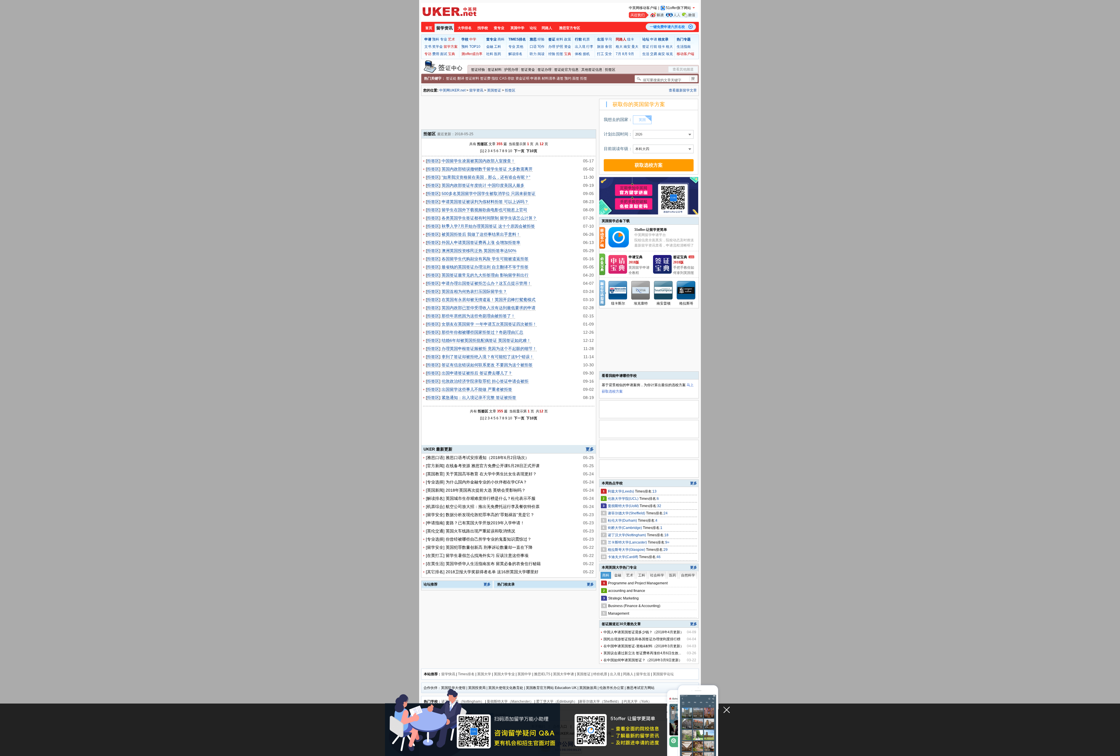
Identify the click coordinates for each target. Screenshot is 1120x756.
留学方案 (451, 47)
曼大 (634, 47)
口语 (533, 47)
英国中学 (517, 28)
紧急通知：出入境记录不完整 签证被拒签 (479, 397)
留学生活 (643, 674)
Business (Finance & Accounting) (634, 606)
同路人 (547, 28)
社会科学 (657, 575)
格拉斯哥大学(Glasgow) (627, 550)
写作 (541, 47)
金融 (489, 47)
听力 (533, 54)
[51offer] (620, 246)
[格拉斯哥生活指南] (686, 290)
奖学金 (437, 47)
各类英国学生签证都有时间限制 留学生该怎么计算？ (489, 218)
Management (618, 613)
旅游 (600, 47)
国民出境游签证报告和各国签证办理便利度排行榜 (641, 639)
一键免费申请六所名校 (667, 27)
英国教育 (435, 474)
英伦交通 (435, 531)
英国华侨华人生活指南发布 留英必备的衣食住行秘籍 (493, 563)
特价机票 (600, 674)
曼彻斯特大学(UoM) (624, 506)
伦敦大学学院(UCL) (623, 499)
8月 (625, 54)
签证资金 (528, 70)
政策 (567, 39)
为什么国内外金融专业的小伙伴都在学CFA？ (486, 482)
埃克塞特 (641, 303)
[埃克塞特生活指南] (640, 290)
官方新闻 (435, 465)
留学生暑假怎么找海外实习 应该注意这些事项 (487, 555)
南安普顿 (664, 303)
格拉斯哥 (686, 303)
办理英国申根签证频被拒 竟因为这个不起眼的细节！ (489, 348)
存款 (511, 78)
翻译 (460, 78)
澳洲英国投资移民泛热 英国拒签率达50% (479, 250)
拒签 (559, 54)
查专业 (499, 28)
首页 (428, 28)
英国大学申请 (563, 674)
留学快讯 (448, 674)
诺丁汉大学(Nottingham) (627, 535)
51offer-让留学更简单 (650, 230)
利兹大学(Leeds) (621, 491)
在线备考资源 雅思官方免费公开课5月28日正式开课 (493, 465)
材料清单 (549, 78)
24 (666, 513)
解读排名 (515, 54)
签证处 (451, 78)
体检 (578, 54)
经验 (541, 39)
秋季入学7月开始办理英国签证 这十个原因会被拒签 (488, 226)
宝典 (451, 54)
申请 (653, 39)
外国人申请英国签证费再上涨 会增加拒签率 (481, 242)
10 (510, 151)
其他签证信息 (591, 70)
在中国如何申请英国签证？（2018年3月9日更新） (642, 660)
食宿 (608, 47)
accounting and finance (626, 591)
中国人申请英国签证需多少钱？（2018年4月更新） (643, 632)
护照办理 (511, 70)
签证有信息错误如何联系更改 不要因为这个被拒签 (487, 365)
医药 (497, 54)
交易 (653, 54)
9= (667, 542)
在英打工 (435, 555)
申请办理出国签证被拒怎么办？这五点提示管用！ (486, 283)
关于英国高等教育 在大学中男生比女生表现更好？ (491, 474)
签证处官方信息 (566, 70)
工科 (497, 47)
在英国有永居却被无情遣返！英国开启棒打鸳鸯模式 (489, 299)
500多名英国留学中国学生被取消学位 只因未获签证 (489, 193)
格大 (619, 47)
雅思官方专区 (569, 28)
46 (659, 557)
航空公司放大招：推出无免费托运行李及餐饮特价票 (493, 506)
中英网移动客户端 (643, 8)
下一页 (519, 151)
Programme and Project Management (638, 583)
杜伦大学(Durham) (623, 520)
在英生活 (435, 563)
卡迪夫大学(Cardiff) (623, 557)
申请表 (535, 78)
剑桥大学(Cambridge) (625, 528)
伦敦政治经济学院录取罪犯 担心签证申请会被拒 (485, 381)
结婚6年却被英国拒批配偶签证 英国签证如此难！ (486, 340)
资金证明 (522, 78)
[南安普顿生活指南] (663, 290)
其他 (519, 47)
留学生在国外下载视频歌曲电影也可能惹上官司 (484, 210)
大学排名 (465, 28)
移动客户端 (685, 54)
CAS (503, 78)
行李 (589, 47)
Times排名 (466, 674)
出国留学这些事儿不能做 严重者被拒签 (477, 389)
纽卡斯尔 (618, 303)
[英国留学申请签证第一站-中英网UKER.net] (449, 11)
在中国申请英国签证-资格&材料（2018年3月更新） (643, 646)
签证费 (485, 78)
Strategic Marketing (623, 598)
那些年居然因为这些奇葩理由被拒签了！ (478, 316)
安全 (608, 54)
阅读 (541, 54)
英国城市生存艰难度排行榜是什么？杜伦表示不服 (491, 498)
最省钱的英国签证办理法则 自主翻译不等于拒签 (485, 267)
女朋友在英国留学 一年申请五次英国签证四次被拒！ (489, 324)
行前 (653, 47)
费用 (435, 54)
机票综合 (435, 506)
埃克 (669, 54)
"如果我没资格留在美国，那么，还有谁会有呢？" (486, 177)
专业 (443, 39)
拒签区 (610, 70)
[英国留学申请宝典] (617, 272)
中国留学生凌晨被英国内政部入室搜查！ (478, 161)
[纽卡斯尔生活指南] (618, 290)
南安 (627, 47)
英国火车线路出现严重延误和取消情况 (480, 531)
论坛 (533, 28)
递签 (560, 78)
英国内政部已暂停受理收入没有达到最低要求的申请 (489, 307)
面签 (575, 78)
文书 (427, 47)
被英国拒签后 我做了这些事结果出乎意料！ (481, 234)
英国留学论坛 (663, 674)
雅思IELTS (542, 674)
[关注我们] (663, 15)
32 (659, 506)
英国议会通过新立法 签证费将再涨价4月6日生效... (642, 653)
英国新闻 (435, 490)
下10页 (531, 151)
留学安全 (435, 514)
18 (666, 535)
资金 (567, 47)
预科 (435, 39)
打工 (600, 54)
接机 (586, 54)
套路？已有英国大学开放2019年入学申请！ (485, 523)
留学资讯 (444, 28)
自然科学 (688, 575)
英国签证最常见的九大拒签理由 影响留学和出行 (485, 275)
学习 (608, 39)
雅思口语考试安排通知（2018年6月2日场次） (487, 457)
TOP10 (474, 47)
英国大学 (484, 674)
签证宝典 (680, 257)
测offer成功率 (471, 54)
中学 (472, 39)
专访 (427, 54)
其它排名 (435, 571)
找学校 (482, 28)
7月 (618, 54)
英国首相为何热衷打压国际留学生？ (474, 291)
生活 (645, 54)
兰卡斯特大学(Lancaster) (628, 542)
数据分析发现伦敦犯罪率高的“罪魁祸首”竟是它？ (490, 514)
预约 (567, 78)
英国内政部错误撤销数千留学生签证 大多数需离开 (487, 169)
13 (654, 491)
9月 (631, 54)
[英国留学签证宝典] (662, 272)
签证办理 (545, 70)
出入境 (580, 47)
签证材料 (495, 70)
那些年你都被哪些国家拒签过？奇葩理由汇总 (482, 332)
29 (666, 550)
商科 (501, 39)
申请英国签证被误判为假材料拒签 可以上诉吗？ (485, 201)
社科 (489, 54)
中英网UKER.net (452, 90)
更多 (590, 449)
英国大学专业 (504, 674)
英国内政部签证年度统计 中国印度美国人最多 (483, 185)
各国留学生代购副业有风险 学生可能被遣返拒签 (485, 258)
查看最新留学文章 (683, 90)
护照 (559, 47)
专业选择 (435, 482)
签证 (645, 47)
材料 (559, 39)
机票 (586, 39)
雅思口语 (435, 457)
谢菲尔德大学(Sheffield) (627, 513)
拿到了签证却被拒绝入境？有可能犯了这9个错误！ (488, 356)
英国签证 (494, 90)
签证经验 (478, 70)
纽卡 (630, 39)
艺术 (451, 39)
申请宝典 (636, 257)
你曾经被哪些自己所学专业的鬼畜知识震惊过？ (488, 539)
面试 (443, 54)
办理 (551, 47)
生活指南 (684, 47)
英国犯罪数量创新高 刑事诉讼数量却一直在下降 (489, 547)
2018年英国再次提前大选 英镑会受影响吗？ (486, 490)
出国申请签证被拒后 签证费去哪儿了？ (477, 373)
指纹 (494, 78)
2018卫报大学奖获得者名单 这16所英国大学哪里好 (492, 571)
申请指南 (435, 523)
